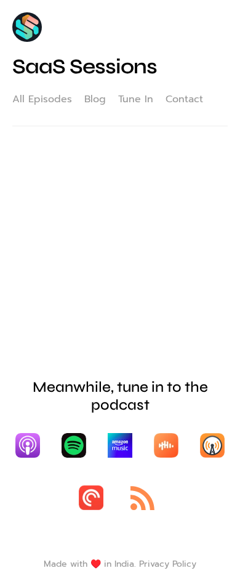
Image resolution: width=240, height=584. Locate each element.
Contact (184, 99)
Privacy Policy (167, 564)
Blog (95, 99)
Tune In (135, 99)
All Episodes (42, 99)
